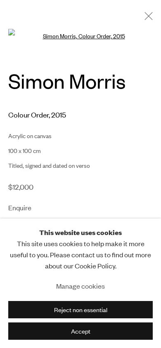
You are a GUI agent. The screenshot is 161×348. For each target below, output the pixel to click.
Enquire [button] (19, 207)
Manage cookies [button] (80, 286)
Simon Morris (66, 80)
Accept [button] (80, 331)
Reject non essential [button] (80, 310)
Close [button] (146, 18)
